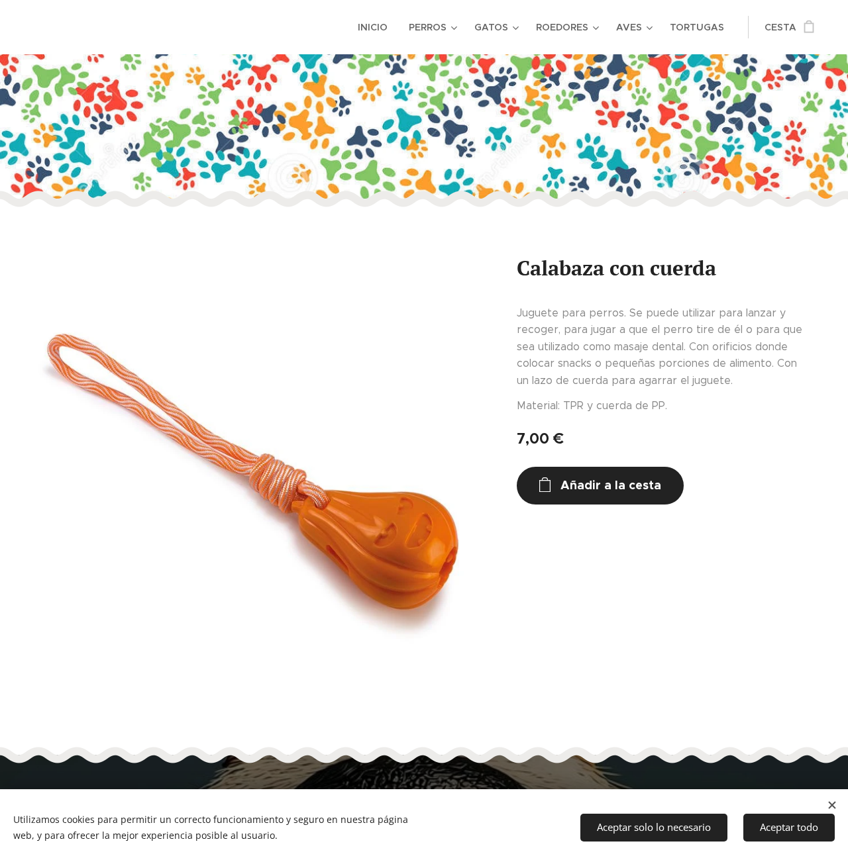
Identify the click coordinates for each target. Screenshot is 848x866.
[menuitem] (376, 27)
